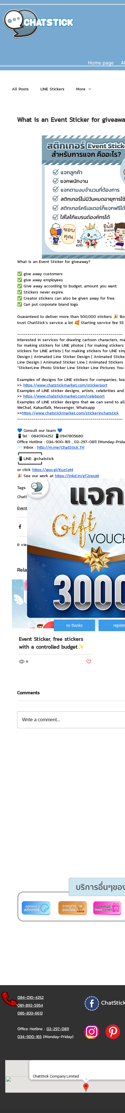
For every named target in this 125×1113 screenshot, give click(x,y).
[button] (74, 625)
